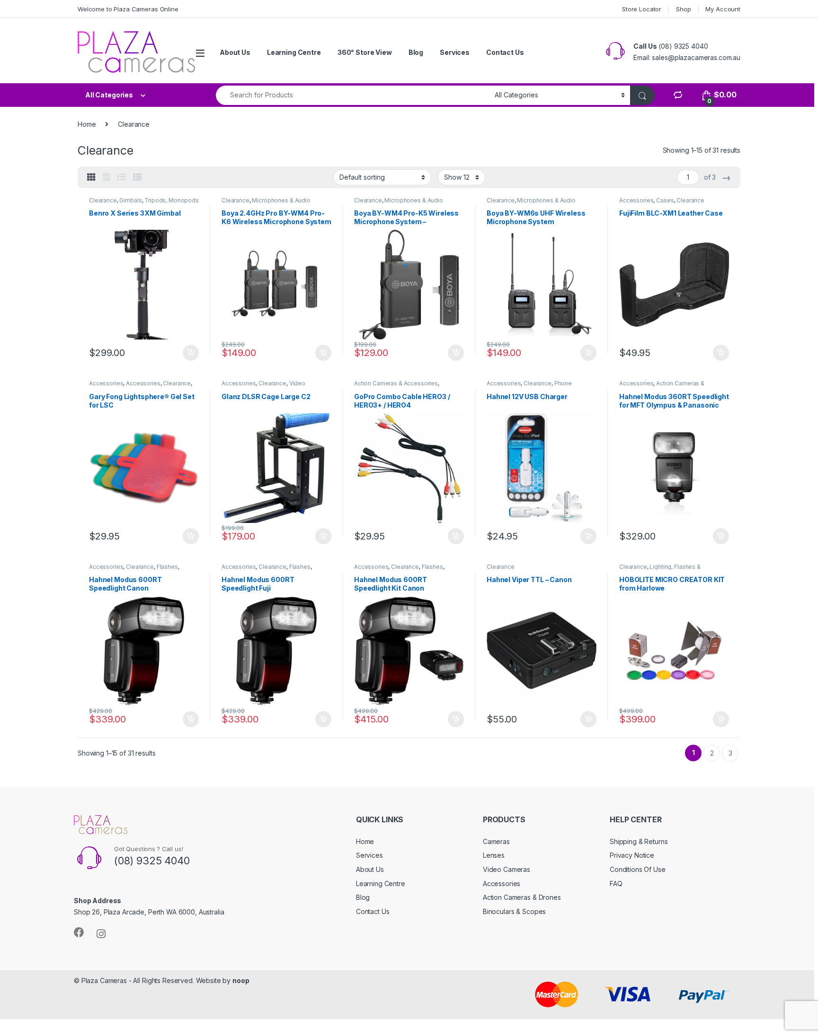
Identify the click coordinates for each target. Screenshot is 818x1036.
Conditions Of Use (638, 869)
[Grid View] (91, 177)
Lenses (494, 855)
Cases (665, 200)
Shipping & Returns (638, 841)
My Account (722, 9)
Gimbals (130, 200)
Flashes (167, 566)
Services (455, 52)
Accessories (636, 200)
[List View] (121, 177)
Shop (683, 9)
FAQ (616, 883)
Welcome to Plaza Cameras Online (128, 9)
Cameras (496, 841)
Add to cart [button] (191, 353)
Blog (416, 52)
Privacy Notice (632, 855)
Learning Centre (294, 52)
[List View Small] (137, 177)
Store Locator (641, 9)
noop (240, 980)
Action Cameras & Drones (522, 897)
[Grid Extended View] (106, 177)
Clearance (103, 200)
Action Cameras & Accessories (396, 383)
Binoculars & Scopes (514, 911)
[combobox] (352, 95)
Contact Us (505, 52)
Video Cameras (506, 869)
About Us (235, 52)
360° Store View (365, 52)
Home (87, 124)
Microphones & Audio (281, 200)
